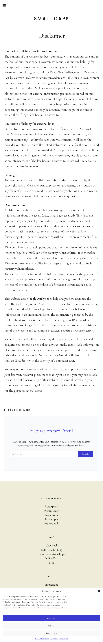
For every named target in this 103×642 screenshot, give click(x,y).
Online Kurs (51, 558)
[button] (99, 591)
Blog (51, 562)
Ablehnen (52, 626)
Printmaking (51, 511)
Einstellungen (51, 633)
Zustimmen (51, 618)
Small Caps (51, 18)
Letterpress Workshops (51, 554)
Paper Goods (51, 523)
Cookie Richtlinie (42, 638)
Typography (51, 519)
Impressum (64, 638)
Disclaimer (54, 638)
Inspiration (51, 515)
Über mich (51, 545)
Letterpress (51, 506)
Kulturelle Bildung (51, 550)
